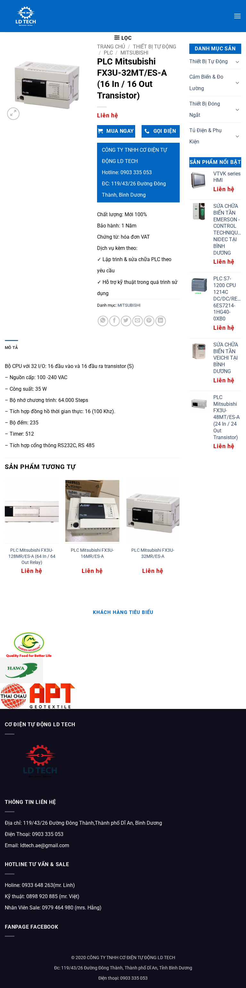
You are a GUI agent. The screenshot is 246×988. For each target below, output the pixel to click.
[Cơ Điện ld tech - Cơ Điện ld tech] (26, 16)
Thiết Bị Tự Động (154, 47)
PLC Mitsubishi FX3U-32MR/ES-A (152, 553)
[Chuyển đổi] (237, 61)
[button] (237, 16)
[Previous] (5, 532)
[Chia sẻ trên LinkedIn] (160, 321)
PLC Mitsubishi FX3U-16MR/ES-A (92, 553)
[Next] (179, 532)
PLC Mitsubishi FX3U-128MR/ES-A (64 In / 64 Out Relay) (31, 556)
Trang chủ (111, 47)
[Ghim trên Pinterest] (149, 321)
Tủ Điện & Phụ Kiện (205, 136)
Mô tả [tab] (11, 347)
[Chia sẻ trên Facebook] (114, 321)
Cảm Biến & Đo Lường (206, 82)
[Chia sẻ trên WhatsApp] (103, 321)
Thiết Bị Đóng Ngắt (204, 109)
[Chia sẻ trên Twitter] (126, 321)
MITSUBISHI (134, 53)
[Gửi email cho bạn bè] (137, 321)
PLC (108, 53)
